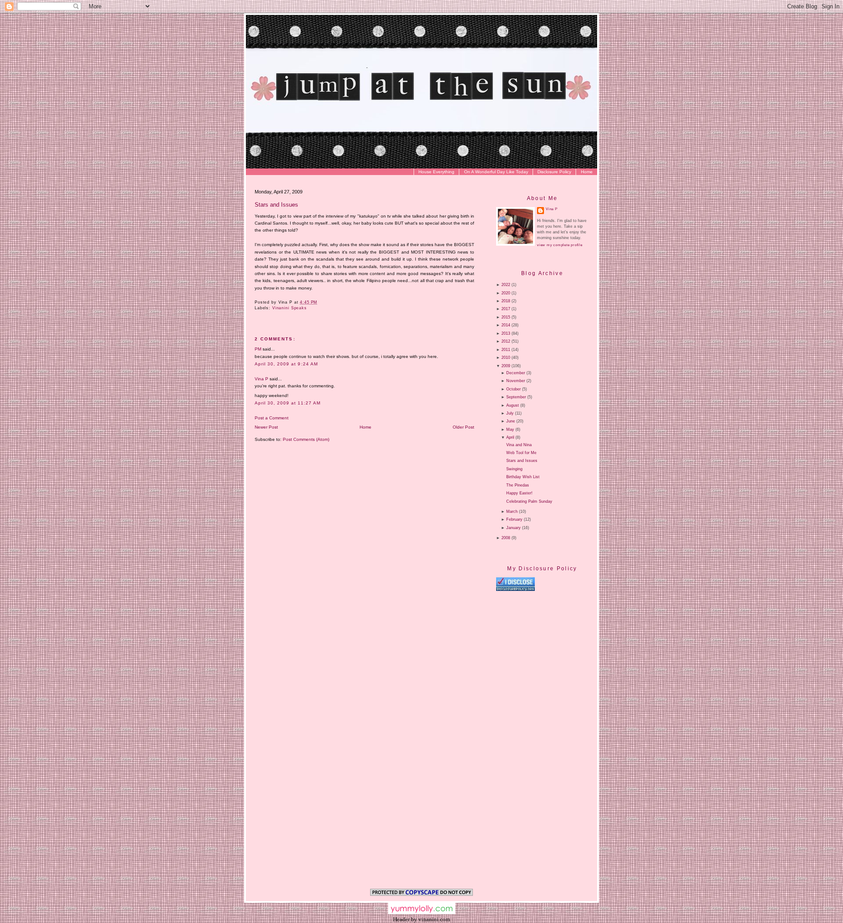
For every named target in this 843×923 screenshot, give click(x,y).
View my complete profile (560, 245)
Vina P (261, 378)
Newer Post (266, 427)
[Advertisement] (570, 666)
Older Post (463, 427)
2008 (505, 538)
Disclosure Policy (554, 171)
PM (258, 349)
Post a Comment (271, 417)
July (510, 413)
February (514, 519)
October (513, 389)
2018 (505, 301)
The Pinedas (517, 485)
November (515, 381)
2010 (505, 357)
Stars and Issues (276, 204)
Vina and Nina (519, 445)
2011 (505, 349)
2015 (505, 317)
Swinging (514, 469)
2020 (505, 293)
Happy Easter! (519, 493)
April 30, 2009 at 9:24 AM (286, 363)
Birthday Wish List (523, 477)
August (512, 405)
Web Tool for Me (521, 453)
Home (587, 171)
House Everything (436, 171)
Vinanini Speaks (289, 308)
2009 (505, 366)
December (515, 373)
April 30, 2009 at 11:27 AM (288, 403)
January (513, 528)
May (510, 429)
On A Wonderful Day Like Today (496, 171)
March (512, 511)
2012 (505, 341)
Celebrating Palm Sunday (529, 501)
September (516, 397)
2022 (505, 285)
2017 (505, 309)
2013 (505, 333)
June (510, 421)
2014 (505, 325)
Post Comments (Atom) (306, 439)
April (510, 437)
